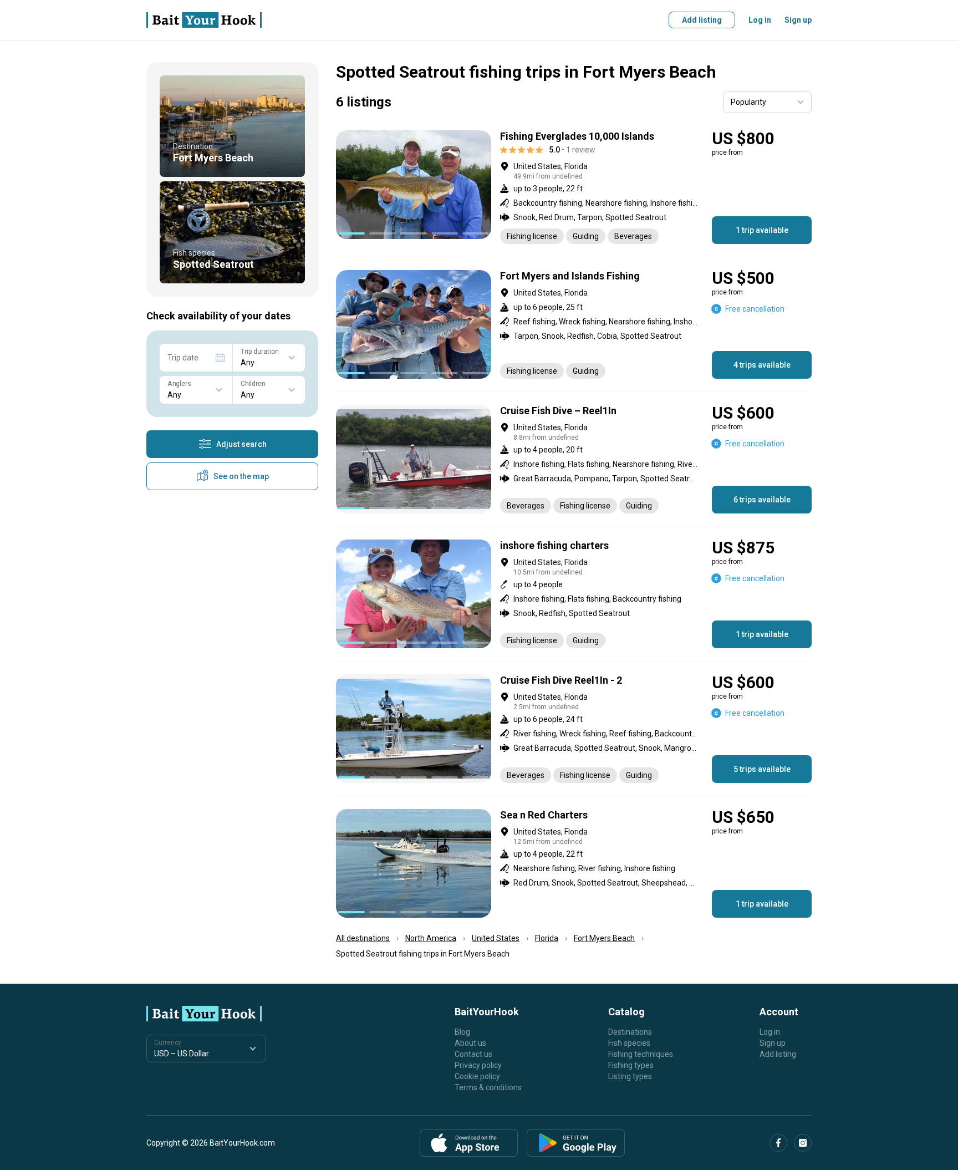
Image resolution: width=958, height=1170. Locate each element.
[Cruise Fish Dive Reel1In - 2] (574, 728)
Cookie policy (477, 1076)
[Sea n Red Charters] (574, 863)
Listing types (630, 1076)
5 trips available (762, 769)
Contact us (473, 1054)
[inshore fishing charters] (574, 594)
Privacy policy (478, 1065)
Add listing (702, 20)
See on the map (241, 476)
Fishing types (631, 1065)
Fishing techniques (640, 1054)
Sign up (798, 20)
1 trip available (762, 230)
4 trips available (762, 364)
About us (470, 1043)
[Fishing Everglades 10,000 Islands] (574, 187)
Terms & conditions (488, 1087)
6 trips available (762, 499)
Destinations (630, 1031)
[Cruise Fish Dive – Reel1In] (574, 459)
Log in (759, 20)
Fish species (629, 1043)
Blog (462, 1031)
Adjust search (241, 444)
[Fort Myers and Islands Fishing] (574, 324)
